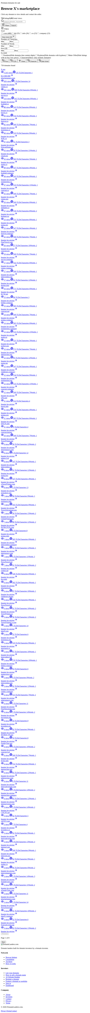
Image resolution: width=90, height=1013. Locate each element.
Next (3, 942)
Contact (8, 999)
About (8, 995)
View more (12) (7, 37)
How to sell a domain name (16, 975)
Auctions (9, 962)
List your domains (12, 973)
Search (13, 25)
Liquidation (10, 959)
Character (33, 61)
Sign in (8, 983)
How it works (11, 964)
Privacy (8, 1001)
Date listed (45, 61)
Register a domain (12, 979)
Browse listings (11, 957)
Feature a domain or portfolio (16, 981)
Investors (9, 997)
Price (6, 61)
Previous (5, 934)
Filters (7, 25)
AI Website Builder (13, 977)
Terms (8, 1003)
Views (23, 61)
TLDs (15, 61)
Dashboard (10, 985)
